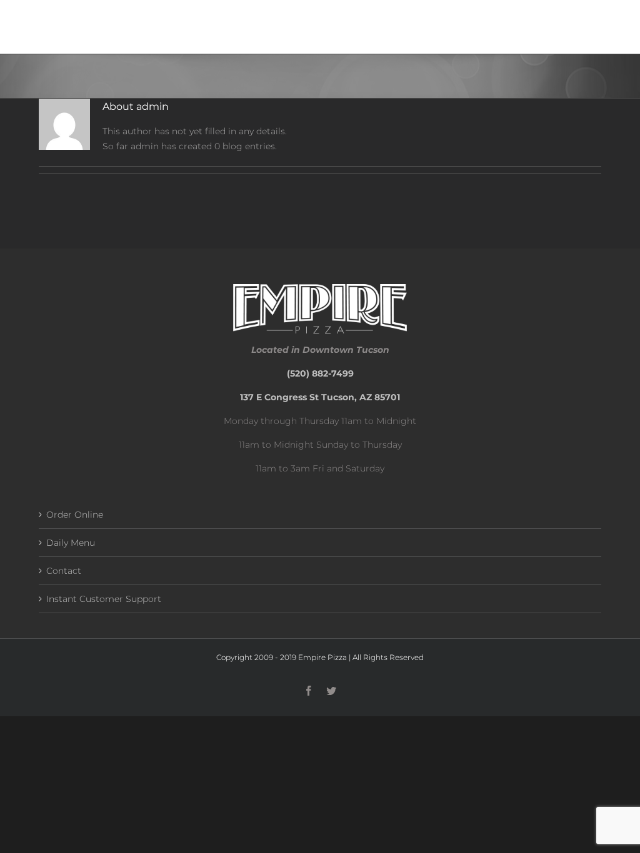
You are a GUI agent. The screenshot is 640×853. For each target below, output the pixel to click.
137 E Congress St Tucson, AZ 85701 (320, 397)
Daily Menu (70, 542)
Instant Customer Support (103, 598)
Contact (63, 570)
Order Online (74, 514)
